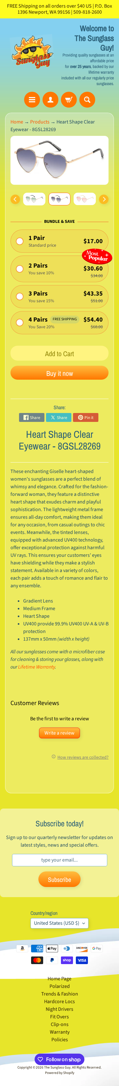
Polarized (60, 986)
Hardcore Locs (59, 1001)
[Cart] (69, 100)
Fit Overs (59, 1016)
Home (16, 121)
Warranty (59, 1032)
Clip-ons (60, 1024)
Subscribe (59, 879)
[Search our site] (87, 100)
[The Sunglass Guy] (32, 55)
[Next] (104, 199)
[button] (60, 241)
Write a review (59, 733)
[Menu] (32, 100)
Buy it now (59, 373)
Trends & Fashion (59, 993)
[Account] (50, 100)
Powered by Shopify (59, 1072)
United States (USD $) (56, 923)
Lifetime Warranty (36, 666)
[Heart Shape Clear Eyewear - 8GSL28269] (34, 199)
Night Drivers (59, 1009)
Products (40, 121)
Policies (59, 1039)
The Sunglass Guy (57, 1067)
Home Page (59, 978)
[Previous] (15, 199)
